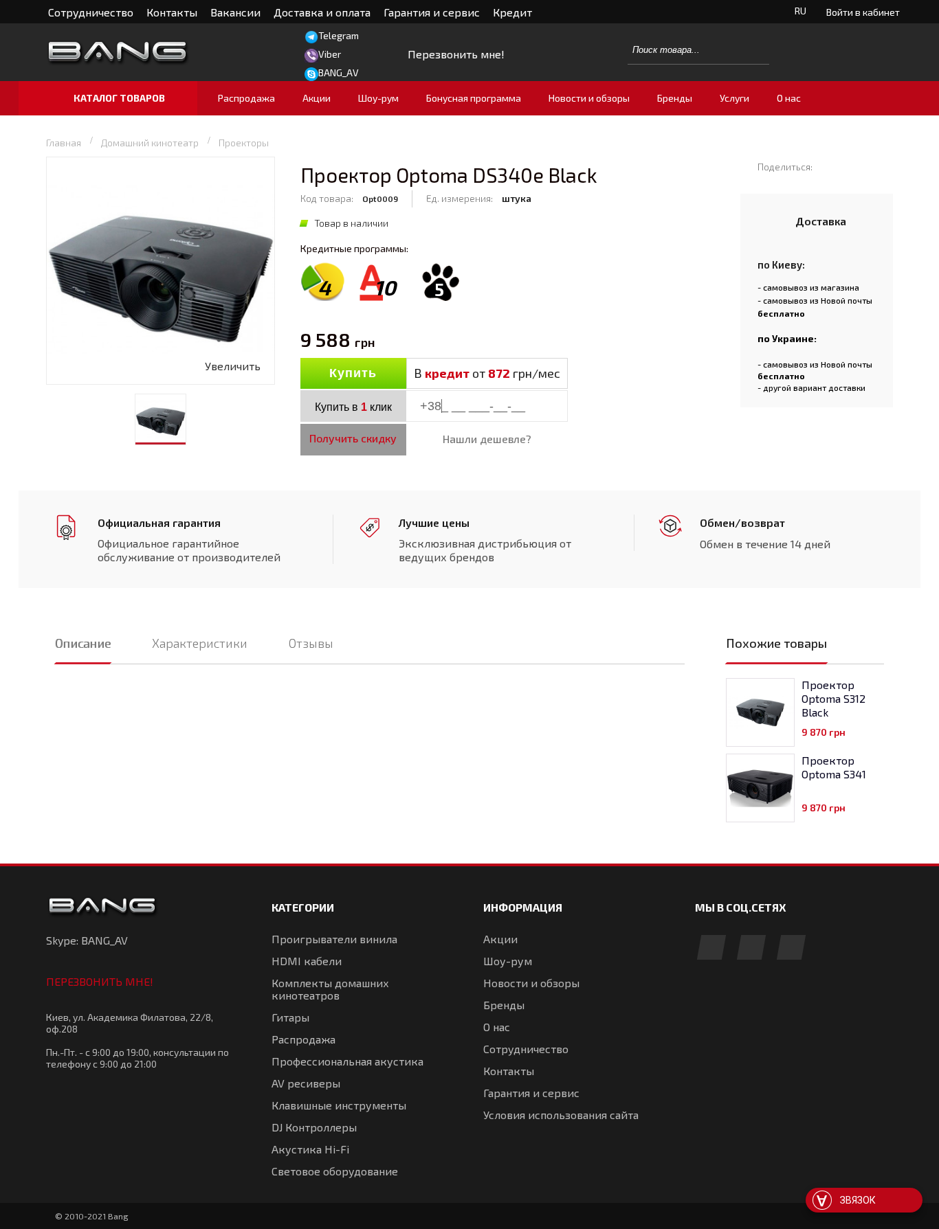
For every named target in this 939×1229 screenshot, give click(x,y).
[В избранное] (628, 374)
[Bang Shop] (143, 52)
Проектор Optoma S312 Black (833, 698)
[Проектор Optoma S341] (760, 788)
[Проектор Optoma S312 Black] (760, 712)
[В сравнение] (598, 374)
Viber (329, 54)
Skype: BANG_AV (87, 940)
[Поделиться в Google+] (869, 166)
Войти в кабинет (863, 12)
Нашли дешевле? (487, 438)
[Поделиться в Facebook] (829, 166)
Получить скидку (353, 437)
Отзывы (311, 643)
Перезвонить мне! (99, 981)
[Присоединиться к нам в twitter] (791, 948)
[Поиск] (751, 49)
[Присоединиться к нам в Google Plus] (751, 948)
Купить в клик (353, 407)
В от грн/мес (487, 373)
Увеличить (233, 365)
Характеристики (199, 643)
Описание (83, 643)
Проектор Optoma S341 (834, 767)
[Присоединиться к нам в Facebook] (711, 948)
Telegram (338, 35)
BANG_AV (338, 72)
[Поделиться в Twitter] (849, 166)
